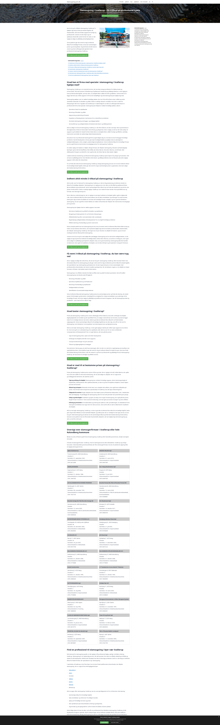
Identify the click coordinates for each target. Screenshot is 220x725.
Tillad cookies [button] (104, 722)
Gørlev (71, 682)
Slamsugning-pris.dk (73, 2)
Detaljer (122, 720)
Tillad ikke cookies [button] (115, 722)
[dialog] (110, 720)
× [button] (218, 716)
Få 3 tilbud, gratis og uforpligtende (110, 15)
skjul (82, 60)
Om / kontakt (143, 2)
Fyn (131, 2)
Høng (70, 673)
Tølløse (71, 679)
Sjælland (136, 2)
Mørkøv (71, 684)
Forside (121, 2)
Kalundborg (72, 670)
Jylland (127, 2)
